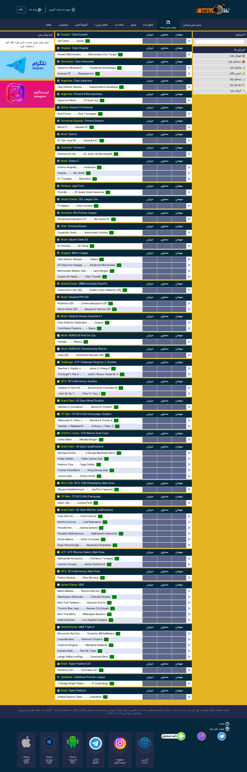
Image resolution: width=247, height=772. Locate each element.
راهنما (49, 25)
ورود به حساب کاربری (59, 10)
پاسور (133, 25)
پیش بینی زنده (168, 27)
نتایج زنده (148, 25)
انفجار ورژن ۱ (101, 25)
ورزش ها (239, 50)
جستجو (240, 35)
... (150, 41)
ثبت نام (33, 10)
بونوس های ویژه (217, 729)
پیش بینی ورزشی (192, 25)
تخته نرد (119, 25)
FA (21, 10)
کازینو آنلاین (81, 25)
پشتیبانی (63, 25)
